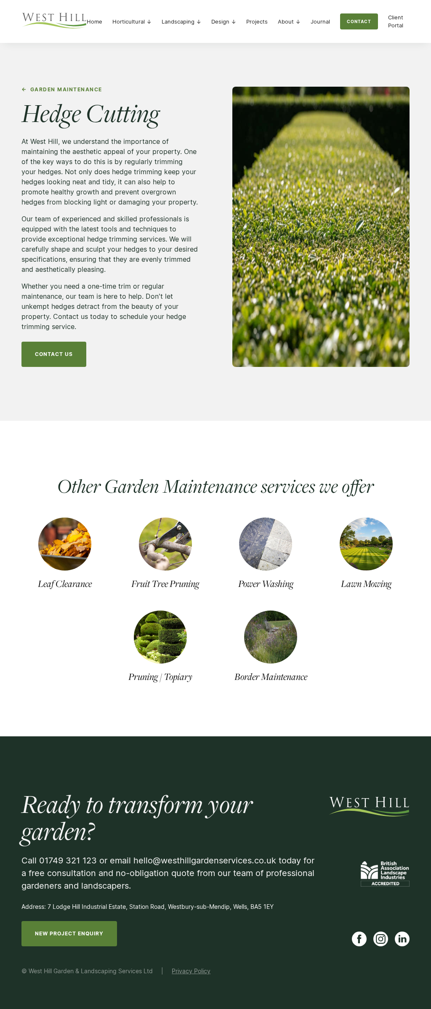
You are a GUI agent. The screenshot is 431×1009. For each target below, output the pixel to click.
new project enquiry (69, 933)
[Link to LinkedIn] (402, 939)
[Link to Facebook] (359, 939)
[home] (54, 21)
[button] (132, 21)
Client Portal (395, 21)
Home (94, 22)
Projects (257, 22)
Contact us (54, 354)
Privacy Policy (191, 970)
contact (359, 21)
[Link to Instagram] (380, 939)
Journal (320, 22)
